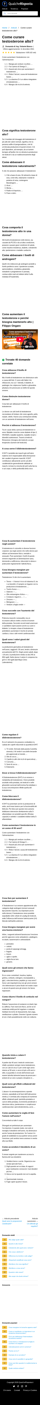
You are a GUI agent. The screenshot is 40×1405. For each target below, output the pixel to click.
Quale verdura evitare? (16, 1368)
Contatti (17, 1390)
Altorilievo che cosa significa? (18, 1264)
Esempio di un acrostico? (17, 1355)
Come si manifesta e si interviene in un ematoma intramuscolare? (22, 1332)
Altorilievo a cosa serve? (17, 1268)
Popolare (24, 9)
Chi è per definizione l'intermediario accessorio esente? (20, 1337)
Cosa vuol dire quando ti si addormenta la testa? (23, 1364)
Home (4, 28)
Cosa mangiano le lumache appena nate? (23, 1327)
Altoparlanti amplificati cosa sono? (20, 1260)
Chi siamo (7, 1390)
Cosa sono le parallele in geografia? (21, 1359)
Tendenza (14, 9)
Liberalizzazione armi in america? (20, 1347)
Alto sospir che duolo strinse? (18, 1276)
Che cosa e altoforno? (16, 1252)
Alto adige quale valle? (16, 1240)
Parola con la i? (14, 1351)
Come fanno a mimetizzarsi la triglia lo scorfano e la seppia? (21, 1342)
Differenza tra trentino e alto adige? (21, 1256)
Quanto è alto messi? (16, 1244)
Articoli (4, 9)
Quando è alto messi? (16, 1272)
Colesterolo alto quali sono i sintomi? (21, 1248)
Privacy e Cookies (30, 1390)
